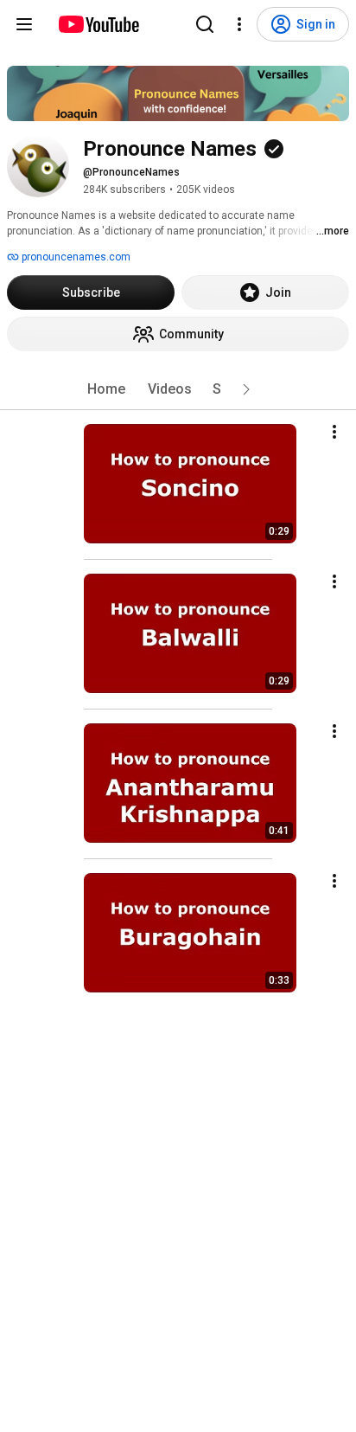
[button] (246, 389)
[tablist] (178, 389)
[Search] (204, 24)
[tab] (106, 389)
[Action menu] (334, 431)
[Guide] (24, 24)
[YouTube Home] (98, 24)
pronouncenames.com (74, 257)
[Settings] (239, 24)
